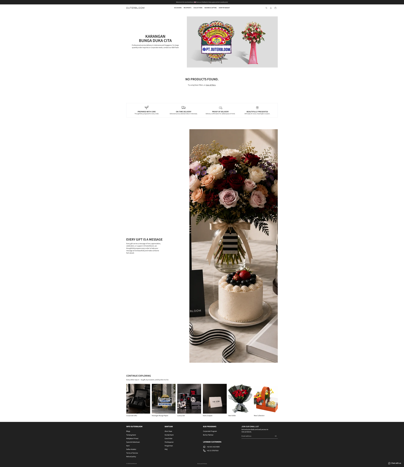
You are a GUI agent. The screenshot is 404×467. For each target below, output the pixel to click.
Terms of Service (132, 453)
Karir (128, 446)
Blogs (128, 431)
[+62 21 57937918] (221, 450)
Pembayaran (169, 442)
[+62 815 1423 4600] (221, 447)
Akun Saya (168, 431)
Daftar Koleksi (131, 449)
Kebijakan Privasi (132, 438)
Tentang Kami (131, 435)
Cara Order (168, 438)
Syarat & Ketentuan (133, 442)
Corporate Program (210, 431)
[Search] (266, 8)
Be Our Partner (208, 435)
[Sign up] (275, 436)
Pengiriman (169, 446)
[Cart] (275, 8)
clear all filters (211, 85)
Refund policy (131, 456)
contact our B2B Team (171, 47)
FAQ (166, 449)
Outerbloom (133, 463)
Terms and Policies (202, 464)
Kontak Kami (169, 435)
